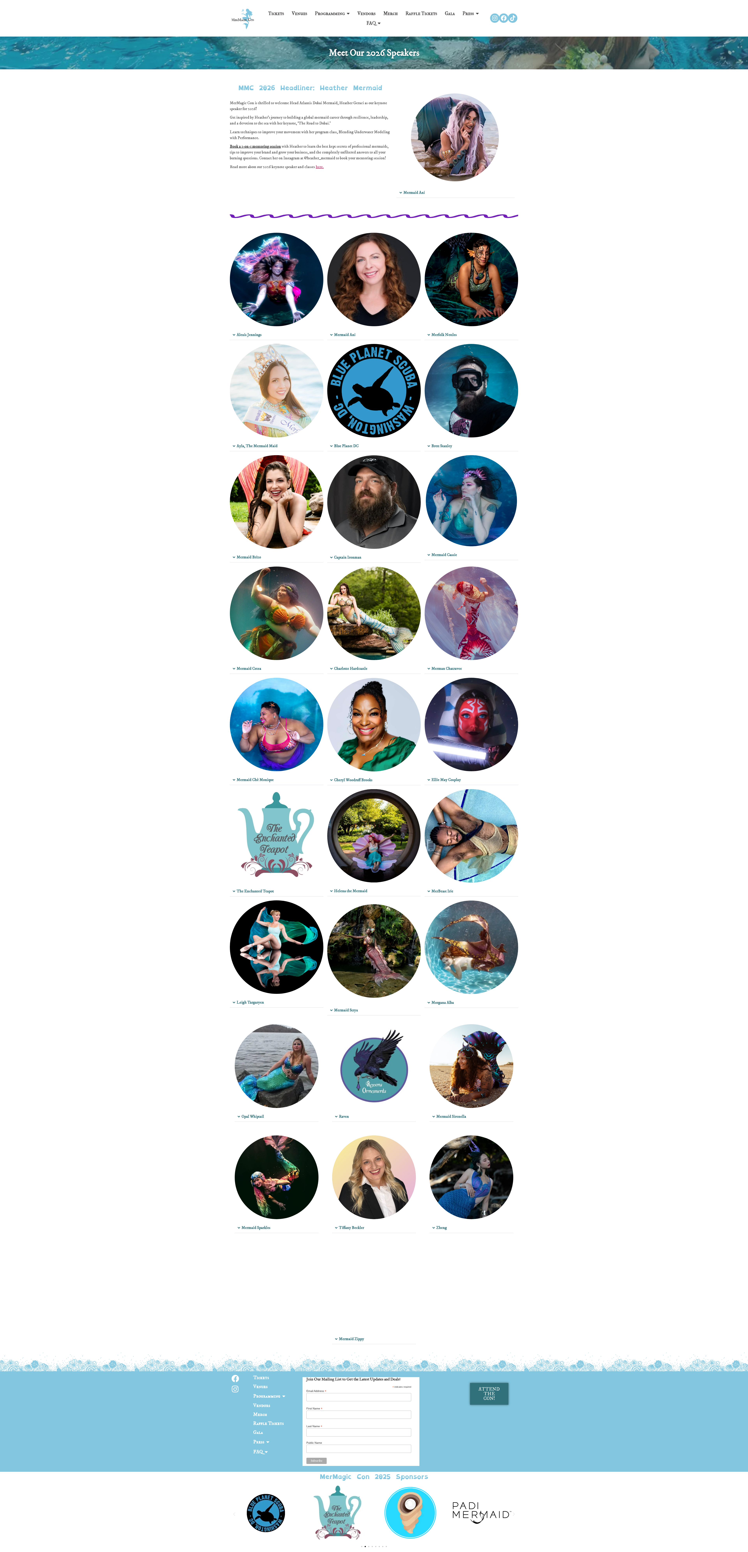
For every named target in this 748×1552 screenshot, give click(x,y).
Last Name (314, 1426)
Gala (450, 13)
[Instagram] (494, 18)
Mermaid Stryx (346, 1010)
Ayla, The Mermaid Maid (257, 446)
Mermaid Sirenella (451, 1116)
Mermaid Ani (414, 192)
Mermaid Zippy (351, 1339)
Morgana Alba (442, 1002)
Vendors (366, 13)
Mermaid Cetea (249, 668)
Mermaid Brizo (249, 557)
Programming (330, 13)
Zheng (441, 1227)
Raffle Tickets (421, 13)
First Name (314, 1408)
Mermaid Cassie (444, 555)
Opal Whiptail (253, 1116)
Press (468, 13)
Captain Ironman (347, 557)
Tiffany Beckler (351, 1227)
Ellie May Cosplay (446, 779)
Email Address (316, 1390)
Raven (344, 1116)
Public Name (314, 1442)
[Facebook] (503, 18)
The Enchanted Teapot (255, 891)
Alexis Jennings (249, 334)
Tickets (276, 13)
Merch (390, 13)
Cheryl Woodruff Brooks (353, 780)
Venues (299, 13)
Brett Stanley (441, 446)
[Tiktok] (512, 18)
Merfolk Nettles (444, 334)
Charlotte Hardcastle (350, 668)
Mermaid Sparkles (256, 1227)
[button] (456, 193)
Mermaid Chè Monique (255, 779)
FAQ (371, 23)
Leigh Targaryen (250, 1002)
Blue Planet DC (346, 446)
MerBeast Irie (442, 891)
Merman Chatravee (446, 668)
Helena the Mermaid (350, 891)
